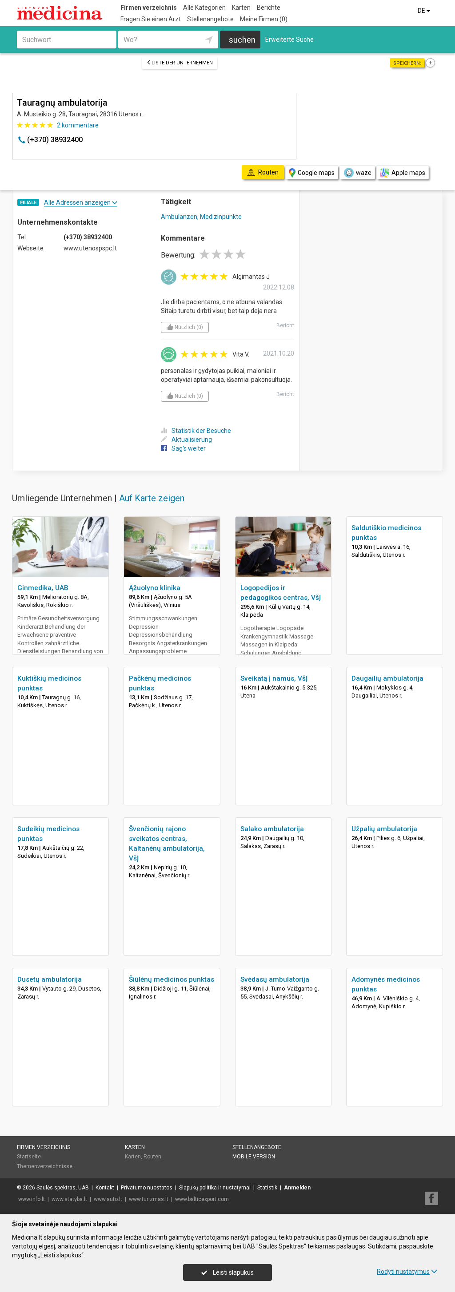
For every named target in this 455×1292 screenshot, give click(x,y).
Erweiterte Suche (289, 39)
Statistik (267, 1188)
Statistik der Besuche (201, 430)
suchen (242, 39)
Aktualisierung (192, 439)
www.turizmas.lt (148, 1199)
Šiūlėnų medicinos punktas (171, 979)
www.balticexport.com (202, 1199)
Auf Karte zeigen (151, 498)
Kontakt (105, 1188)
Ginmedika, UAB (42, 588)
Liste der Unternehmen (182, 63)
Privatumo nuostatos (146, 1188)
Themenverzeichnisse (44, 1166)
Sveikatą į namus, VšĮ (273, 678)
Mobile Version (253, 1156)
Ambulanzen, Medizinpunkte (201, 216)
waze (363, 172)
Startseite (29, 1156)
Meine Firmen (263, 19)
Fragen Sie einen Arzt (150, 19)
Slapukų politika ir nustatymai (215, 1188)
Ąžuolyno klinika (154, 588)
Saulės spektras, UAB (62, 1188)
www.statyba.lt (69, 1199)
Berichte (268, 7)
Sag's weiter (189, 448)
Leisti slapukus (233, 1272)
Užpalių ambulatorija (384, 829)
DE (422, 10)
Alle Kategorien (204, 7)
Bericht (285, 325)
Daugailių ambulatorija (387, 678)
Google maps (316, 172)
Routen (152, 1156)
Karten (241, 7)
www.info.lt (31, 1199)
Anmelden (297, 1188)
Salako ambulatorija (272, 829)
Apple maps (408, 172)
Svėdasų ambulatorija (274, 979)
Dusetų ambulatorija (49, 979)
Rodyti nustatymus (403, 1271)
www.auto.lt (108, 1199)
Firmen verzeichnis (148, 7)
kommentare (78, 125)
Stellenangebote (210, 19)
